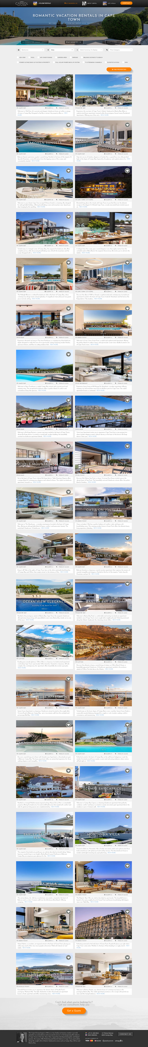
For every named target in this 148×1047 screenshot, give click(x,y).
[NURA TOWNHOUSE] (44, 368)
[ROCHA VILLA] (44, 879)
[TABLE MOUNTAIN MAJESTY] (44, 460)
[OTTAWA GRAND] (44, 184)
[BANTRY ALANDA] (103, 971)
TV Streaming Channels (93, 62)
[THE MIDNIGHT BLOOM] (44, 276)
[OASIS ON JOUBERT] (103, 505)
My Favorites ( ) (71, 3)
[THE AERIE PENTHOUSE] (44, 322)
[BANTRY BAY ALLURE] (103, 92)
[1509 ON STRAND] (103, 276)
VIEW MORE (104, 115)
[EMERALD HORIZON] (44, 971)
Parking (75, 57)
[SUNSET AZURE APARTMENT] (44, 692)
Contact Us (125, 1034)
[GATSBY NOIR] (103, 138)
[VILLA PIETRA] (44, 551)
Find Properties (119, 69)
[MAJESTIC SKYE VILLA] (103, 879)
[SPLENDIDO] (103, 738)
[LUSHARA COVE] (44, 230)
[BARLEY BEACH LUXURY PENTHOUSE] (44, 830)
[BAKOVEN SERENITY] (103, 551)
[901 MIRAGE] (103, 368)
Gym (126, 62)
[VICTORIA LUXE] (103, 230)
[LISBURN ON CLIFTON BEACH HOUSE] (103, 643)
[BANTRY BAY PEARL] (103, 597)
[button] (32, 50)
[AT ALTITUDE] (103, 184)
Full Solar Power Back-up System (67, 62)
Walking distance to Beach (93, 57)
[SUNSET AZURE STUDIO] (103, 692)
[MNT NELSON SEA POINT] (103, 460)
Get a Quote (74, 1011)
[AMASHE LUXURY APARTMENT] (44, 738)
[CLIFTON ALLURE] (44, 643)
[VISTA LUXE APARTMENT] (103, 414)
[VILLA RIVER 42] (44, 92)
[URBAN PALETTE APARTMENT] (44, 925)
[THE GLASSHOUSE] (44, 505)
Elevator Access (113, 62)
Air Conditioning (46, 57)
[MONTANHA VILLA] (103, 830)
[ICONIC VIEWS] (103, 322)
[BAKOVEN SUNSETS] (44, 138)
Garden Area (62, 57)
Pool (32, 57)
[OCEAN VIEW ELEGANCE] (44, 597)
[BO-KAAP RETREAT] (44, 414)
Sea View (22, 57)
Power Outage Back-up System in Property (34, 62)
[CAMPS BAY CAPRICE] (103, 784)
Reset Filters (112, 42)
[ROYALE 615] (103, 925)
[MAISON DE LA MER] (44, 784)
